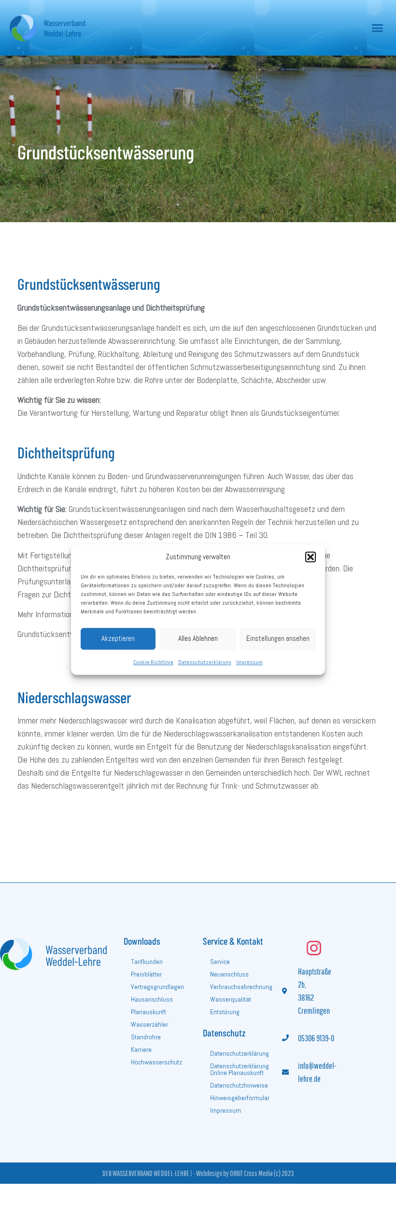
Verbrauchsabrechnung (241, 986)
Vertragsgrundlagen (157, 986)
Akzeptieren (118, 638)
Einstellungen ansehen (278, 638)
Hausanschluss (152, 999)
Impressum (249, 662)
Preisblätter (146, 974)
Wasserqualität (230, 999)
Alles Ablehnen (198, 638)
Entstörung (225, 1011)
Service (220, 961)
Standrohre (146, 1037)
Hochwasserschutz (156, 1062)
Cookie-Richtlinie (153, 662)
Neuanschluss (229, 974)
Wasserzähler (149, 1024)
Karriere (141, 1049)
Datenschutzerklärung (204, 662)
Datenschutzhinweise (239, 1085)
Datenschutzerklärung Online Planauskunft (239, 1069)
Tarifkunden (147, 961)
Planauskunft (148, 1011)
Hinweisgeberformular (239, 1097)
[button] (310, 557)
